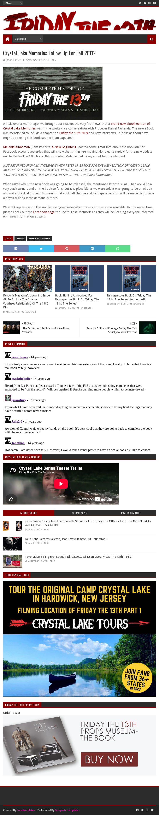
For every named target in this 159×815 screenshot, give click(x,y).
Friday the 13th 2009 (73, 133)
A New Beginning (64, 147)
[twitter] (140, 3)
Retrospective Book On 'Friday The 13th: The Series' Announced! (129, 297)
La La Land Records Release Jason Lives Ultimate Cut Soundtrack (65, 539)
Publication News (39, 239)
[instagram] (150, 3)
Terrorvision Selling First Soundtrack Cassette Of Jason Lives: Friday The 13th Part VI (78, 556)
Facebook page (44, 212)
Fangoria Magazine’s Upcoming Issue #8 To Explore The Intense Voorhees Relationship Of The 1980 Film (26, 301)
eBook (20, 239)
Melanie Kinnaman (16, 147)
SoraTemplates (26, 810)
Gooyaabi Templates (67, 810)
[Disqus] (79, 401)
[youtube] (154, 3)
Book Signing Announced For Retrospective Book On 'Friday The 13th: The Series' (77, 299)
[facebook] (145, 3)
